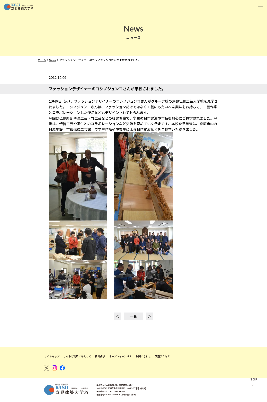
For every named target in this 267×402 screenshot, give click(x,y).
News (52, 60)
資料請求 (100, 356)
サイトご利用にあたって (77, 356)
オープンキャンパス (120, 356)
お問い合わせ (143, 356)
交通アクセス (162, 356)
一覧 (133, 316)
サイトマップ (51, 356)
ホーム (42, 60)
